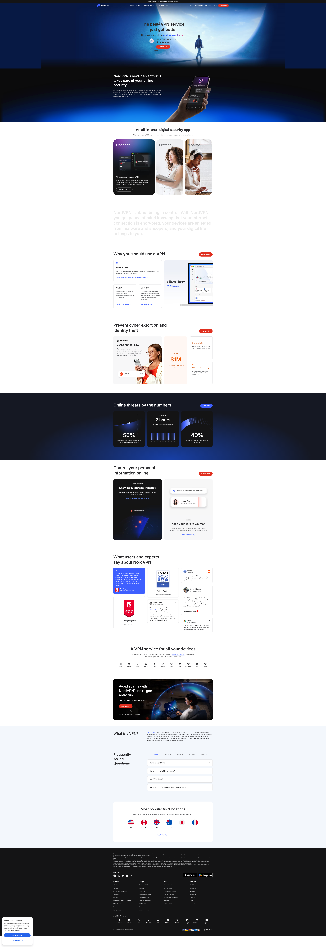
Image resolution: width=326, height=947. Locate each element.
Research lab (117, 910)
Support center (168, 885)
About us (116, 885)
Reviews (115, 897)
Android (148, 923)
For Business (165, 5)
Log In (191, 5)
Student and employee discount (122, 900)
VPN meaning (151, 732)
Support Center (199, 5)
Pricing (132, 5)
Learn (156, 5)
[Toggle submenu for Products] (210, 5)
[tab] (156, 754)
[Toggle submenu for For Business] (169, 5)
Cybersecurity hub (144, 897)
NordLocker (198, 894)
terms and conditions (135, 714)
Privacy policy (173, 888)
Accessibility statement (171, 897)
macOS (129, 923)
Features (138, 5)
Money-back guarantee (119, 891)
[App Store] (190, 875)
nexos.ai (197, 903)
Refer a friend (117, 907)
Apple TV (207, 923)
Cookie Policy (17, 930)
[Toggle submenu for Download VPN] (153, 5)
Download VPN (147, 5)
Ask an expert (168, 903)
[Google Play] (205, 875)
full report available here (174, 861)
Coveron (197, 897)
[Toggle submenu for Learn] (159, 5)
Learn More (206, 405)
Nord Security (199, 885)
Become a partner (144, 910)
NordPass (198, 891)
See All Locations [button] (163, 835)
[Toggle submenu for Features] (141, 5)
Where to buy (117, 903)
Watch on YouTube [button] (190, 611)
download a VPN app (178, 655)
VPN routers (116, 894)
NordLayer (198, 888)
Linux (139, 923)
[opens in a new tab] (114, 876)
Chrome (167, 923)
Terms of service (174, 894)
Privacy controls (17, 940)
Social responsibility (145, 900)
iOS (158, 923)
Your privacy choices (170, 891)
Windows (119, 923)
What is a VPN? (143, 885)
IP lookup (141, 888)
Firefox (177, 923)
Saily (196, 900)
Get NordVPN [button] (223, 5)
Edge (187, 923)
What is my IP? (143, 891)
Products (207, 5)
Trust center (142, 903)
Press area (142, 907)
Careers (121, 888)
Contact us (167, 900)
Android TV (197, 923)
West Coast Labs (152, 861)
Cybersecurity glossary (145, 894)
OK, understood (17, 935)
